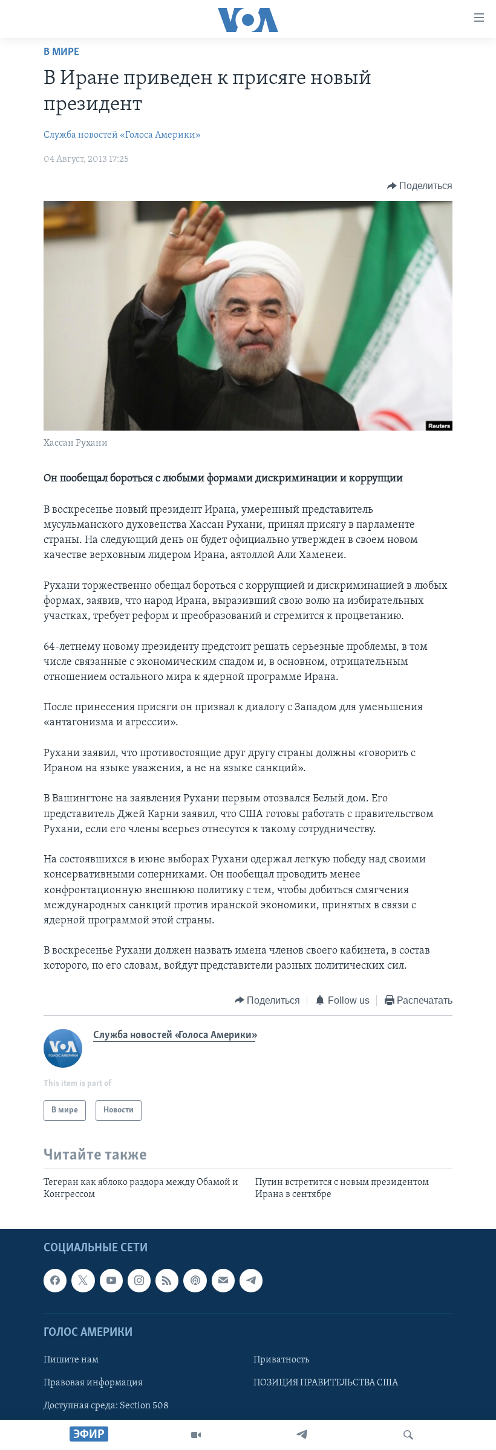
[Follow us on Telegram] (251, 1280)
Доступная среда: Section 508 (106, 1406)
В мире (61, 52)
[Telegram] (302, 1435)
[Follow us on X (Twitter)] (82, 1280)
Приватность (281, 1360)
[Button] (420, 186)
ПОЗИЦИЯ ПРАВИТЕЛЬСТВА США (325, 1383)
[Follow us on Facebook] (55, 1280)
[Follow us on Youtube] (111, 1280)
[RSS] (166, 1280)
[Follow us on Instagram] (139, 1280)
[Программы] (196, 1435)
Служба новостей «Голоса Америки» (122, 135)
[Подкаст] (194, 1280)
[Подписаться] (223, 1280)
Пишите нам (71, 1360)
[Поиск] (408, 1435)
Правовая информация (93, 1383)
